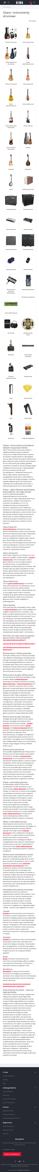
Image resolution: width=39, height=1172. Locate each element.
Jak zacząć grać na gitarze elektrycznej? (19, 644)
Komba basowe (28, 209)
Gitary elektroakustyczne (28, 63)
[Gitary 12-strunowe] (11, 75)
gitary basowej (11, 610)
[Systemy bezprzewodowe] (11, 368)
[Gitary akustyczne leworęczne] (11, 53)
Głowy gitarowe (11, 229)
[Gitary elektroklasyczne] (11, 95)
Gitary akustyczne (28, 42)
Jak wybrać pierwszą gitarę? (14, 640)
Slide (11, 398)
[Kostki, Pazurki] (28, 389)
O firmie (5, 1080)
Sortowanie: (32, 21)
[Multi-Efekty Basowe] (11, 304)
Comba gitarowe (11, 209)
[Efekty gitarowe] (11, 261)
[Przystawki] (11, 324)
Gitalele (6, 939)
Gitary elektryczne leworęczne (11, 126)
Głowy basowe (28, 229)
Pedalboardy (28, 376)
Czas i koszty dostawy (9, 1099)
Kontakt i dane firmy (9, 1076)
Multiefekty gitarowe (28, 289)
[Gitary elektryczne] (28, 95)
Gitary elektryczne (28, 104)
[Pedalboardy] (28, 368)
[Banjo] (11, 181)
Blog (4, 1083)
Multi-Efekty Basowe (11, 313)
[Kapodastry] (28, 409)
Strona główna (7, 7)
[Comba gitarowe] (11, 201)
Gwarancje (6, 1095)
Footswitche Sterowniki (28, 355)
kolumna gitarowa (24, 684)
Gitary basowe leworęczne (11, 148)
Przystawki (11, 333)
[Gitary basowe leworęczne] (11, 139)
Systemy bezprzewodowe (11, 377)
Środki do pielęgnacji (28, 438)
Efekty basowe (28, 269)
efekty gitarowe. (20, 789)
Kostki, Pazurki (28, 398)
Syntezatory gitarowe (28, 297)
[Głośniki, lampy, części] (28, 324)
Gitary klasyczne (28, 84)
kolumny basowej (20, 728)
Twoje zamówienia (8, 1126)
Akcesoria (11, 438)
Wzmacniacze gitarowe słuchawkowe (11, 291)
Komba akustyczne (28, 189)
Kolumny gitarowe (11, 249)
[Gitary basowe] (28, 117)
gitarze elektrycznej (16, 583)
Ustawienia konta (8, 1130)
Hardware (11, 355)
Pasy (11, 418)
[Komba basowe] (28, 201)
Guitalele (11, 169)
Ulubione (5, 1134)
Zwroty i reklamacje (9, 1102)
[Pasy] (11, 409)
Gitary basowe (28, 126)
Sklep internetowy (19, 1170)
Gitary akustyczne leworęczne (11, 63)
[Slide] (11, 389)
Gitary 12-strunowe (11, 84)
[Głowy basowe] (28, 221)
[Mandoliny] (28, 160)
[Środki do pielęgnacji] (28, 429)
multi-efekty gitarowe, (12, 814)
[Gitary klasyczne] (28, 75)
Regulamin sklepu (8, 1111)
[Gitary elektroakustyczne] (28, 53)
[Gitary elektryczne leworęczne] (11, 117)
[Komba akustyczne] (28, 181)
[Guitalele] (11, 160)
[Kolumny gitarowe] (11, 241)
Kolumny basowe (28, 249)
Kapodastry (28, 418)
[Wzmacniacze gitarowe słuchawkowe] (11, 281)
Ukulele (28, 147)
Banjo (11, 189)
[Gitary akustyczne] (28, 33)
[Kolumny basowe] (28, 241)
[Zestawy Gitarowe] (11, 33)
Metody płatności (8, 1091)
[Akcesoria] (11, 429)
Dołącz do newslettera (12, 1154)
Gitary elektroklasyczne (11, 105)
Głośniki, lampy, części (28, 334)
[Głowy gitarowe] (11, 221)
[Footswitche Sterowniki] (28, 346)
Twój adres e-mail (8, 1150)
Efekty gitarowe (11, 269)
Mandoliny (28, 169)
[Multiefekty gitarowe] (28, 281)
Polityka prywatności (9, 1114)
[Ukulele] (28, 139)
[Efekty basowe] (28, 261)
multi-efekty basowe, (24, 846)
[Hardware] (11, 346)
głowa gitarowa (9, 684)
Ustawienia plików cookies (11, 1118)
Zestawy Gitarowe (11, 42)
